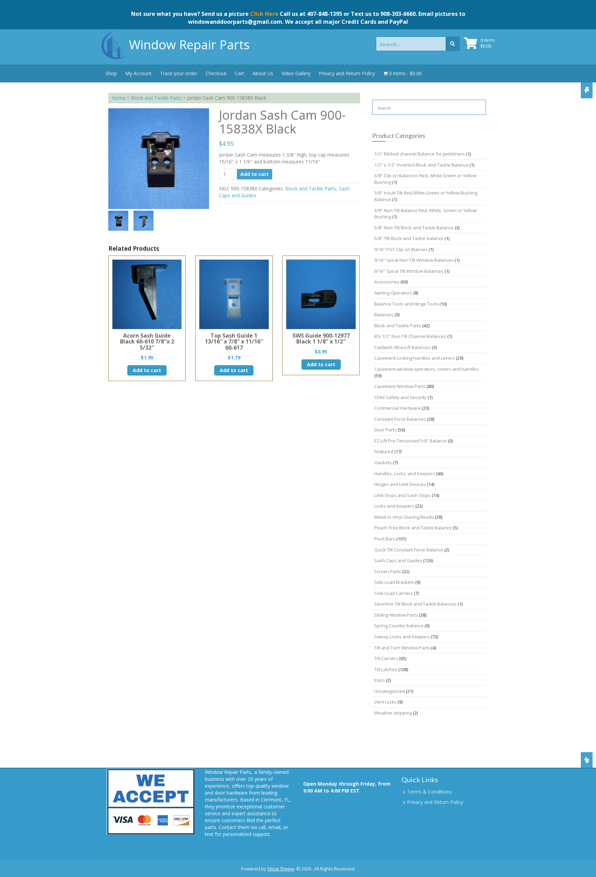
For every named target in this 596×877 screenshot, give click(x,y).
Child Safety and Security (400, 397)
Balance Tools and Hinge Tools (406, 304)
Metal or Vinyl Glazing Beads (404, 517)
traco (379, 680)
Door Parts (385, 430)
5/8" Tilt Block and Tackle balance (409, 238)
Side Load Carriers (393, 593)
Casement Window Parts (400, 386)
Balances (384, 314)
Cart (239, 73)
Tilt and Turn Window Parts (402, 648)
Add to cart (254, 174)
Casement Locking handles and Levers (414, 358)
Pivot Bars (384, 539)
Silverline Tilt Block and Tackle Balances (415, 604)
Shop (111, 73)
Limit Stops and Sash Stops (402, 495)
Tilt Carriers (386, 658)
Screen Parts (387, 571)
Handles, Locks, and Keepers (404, 473)
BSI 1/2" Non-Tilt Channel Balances (410, 336)
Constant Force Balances (400, 419)
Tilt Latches (385, 669)
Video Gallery (295, 73)
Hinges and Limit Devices (400, 484)
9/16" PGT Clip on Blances (401, 249)
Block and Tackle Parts (156, 97)
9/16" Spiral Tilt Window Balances (409, 271)
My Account (138, 73)
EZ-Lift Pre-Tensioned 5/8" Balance (410, 441)
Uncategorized (389, 691)
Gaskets (383, 462)
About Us (262, 73)
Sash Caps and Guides (398, 560)
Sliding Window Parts (396, 615)
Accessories (386, 282)
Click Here (264, 14)
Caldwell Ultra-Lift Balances (402, 347)
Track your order (178, 73)
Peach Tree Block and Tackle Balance (413, 528)
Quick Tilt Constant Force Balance (408, 550)
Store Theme (280, 869)
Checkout (216, 73)
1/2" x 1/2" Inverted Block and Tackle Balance (421, 165)
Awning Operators (393, 293)
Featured (383, 451)
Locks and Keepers (394, 506)
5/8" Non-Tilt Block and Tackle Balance (414, 228)
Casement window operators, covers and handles (426, 369)
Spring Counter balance (399, 625)
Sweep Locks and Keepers (402, 637)
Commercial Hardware (397, 408)
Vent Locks (385, 702)
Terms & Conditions (429, 791)
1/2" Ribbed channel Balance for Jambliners (419, 154)
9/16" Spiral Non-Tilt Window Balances (414, 260)
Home (119, 97)
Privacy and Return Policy (347, 73)
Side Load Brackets (394, 582)
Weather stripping (393, 713)
